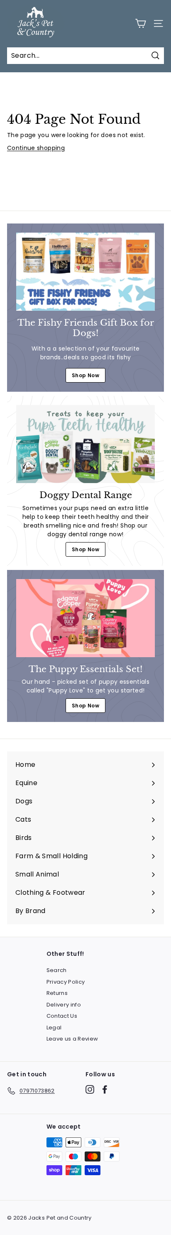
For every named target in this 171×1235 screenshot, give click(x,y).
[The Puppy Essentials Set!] (85, 618)
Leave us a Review (72, 1039)
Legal (54, 1027)
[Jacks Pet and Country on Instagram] (90, 1089)
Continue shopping (36, 148)
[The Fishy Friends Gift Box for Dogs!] (85, 272)
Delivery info (63, 1005)
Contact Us (62, 1016)
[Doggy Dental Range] (85, 444)
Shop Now (85, 375)
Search (56, 970)
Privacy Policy (65, 982)
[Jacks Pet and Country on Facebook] (104, 1089)
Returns (57, 993)
